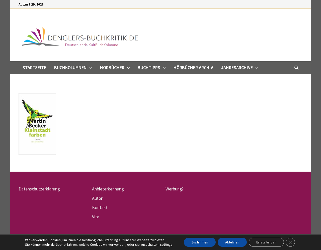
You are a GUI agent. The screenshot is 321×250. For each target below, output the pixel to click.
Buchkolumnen (70, 67)
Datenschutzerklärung (39, 189)
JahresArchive (237, 67)
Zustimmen (199, 242)
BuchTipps (149, 67)
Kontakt (100, 207)
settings (166, 244)
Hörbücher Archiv (193, 67)
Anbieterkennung (108, 189)
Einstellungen (266, 242)
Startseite (34, 67)
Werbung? (175, 189)
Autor (97, 198)
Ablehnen (232, 242)
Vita (95, 217)
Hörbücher (112, 67)
